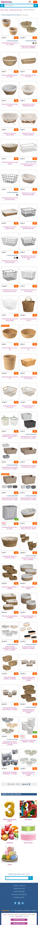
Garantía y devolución (19, 894)
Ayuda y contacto (19, 885)
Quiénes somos (19, 897)
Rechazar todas (19, 923)
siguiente (25, 784)
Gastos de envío (19, 888)
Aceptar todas (19, 919)
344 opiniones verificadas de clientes (25, 910)
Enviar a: (30, 2)
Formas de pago (19, 891)
